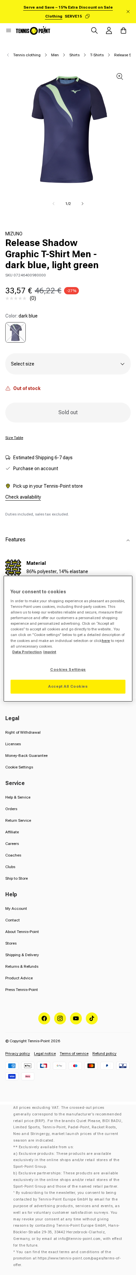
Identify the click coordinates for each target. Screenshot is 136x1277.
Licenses (13, 744)
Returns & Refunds (21, 966)
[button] (8, 30)
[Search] (94, 30)
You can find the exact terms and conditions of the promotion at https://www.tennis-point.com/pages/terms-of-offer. (67, 1258)
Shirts (74, 55)
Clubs (10, 866)
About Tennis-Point (22, 931)
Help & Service (17, 797)
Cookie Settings (19, 767)
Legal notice (45, 1053)
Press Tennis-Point (21, 989)
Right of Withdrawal (23, 732)
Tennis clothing (27, 55)
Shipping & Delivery (22, 955)
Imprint (49, 652)
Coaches (13, 855)
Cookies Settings (68, 669)
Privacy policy (17, 1053)
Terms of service (74, 1053)
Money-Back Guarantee (26, 755)
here (106, 640)
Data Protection (27, 652)
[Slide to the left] (53, 203)
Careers (12, 843)
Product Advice (19, 978)
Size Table (14, 437)
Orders (11, 809)
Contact (12, 920)
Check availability (23, 497)
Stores (11, 943)
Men (55, 55)
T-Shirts (97, 55)
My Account (16, 908)
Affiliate (12, 832)
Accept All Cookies (67, 686)
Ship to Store (16, 878)
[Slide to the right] (82, 203)
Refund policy (104, 1053)
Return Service (18, 820)
